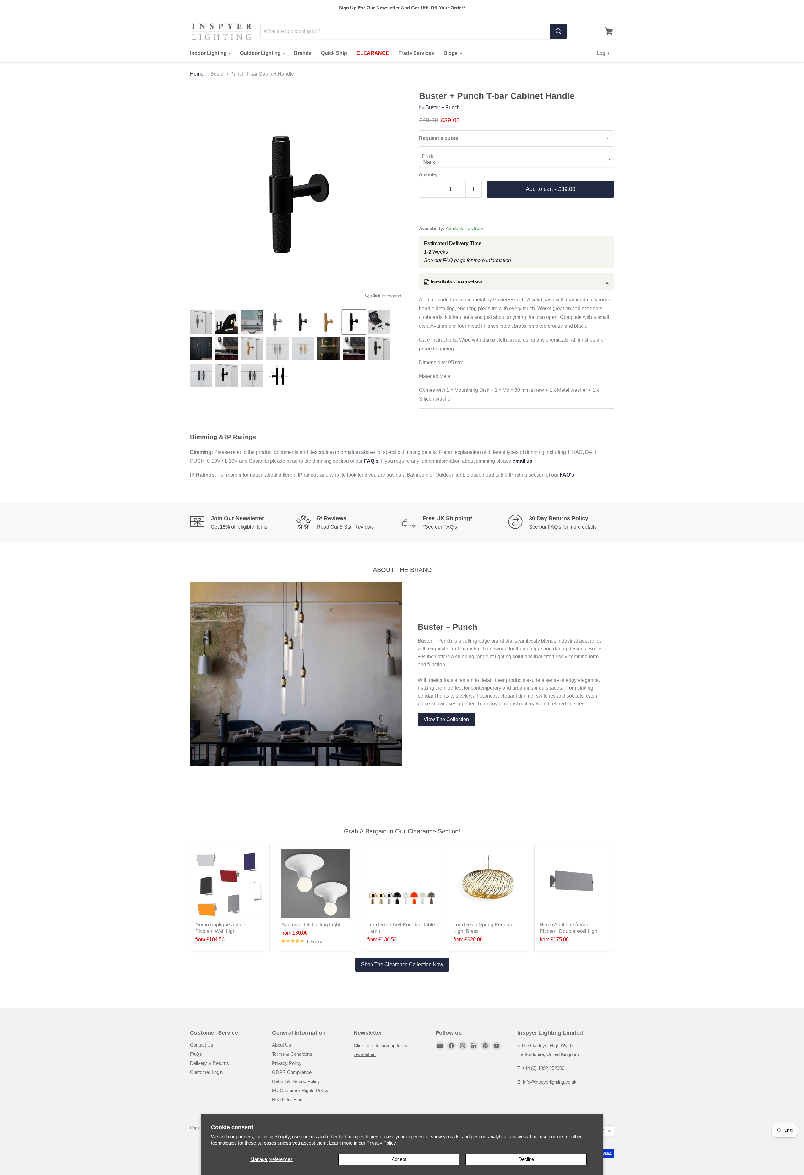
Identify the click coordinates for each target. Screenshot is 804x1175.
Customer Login (206, 1072)
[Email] (440, 1045)
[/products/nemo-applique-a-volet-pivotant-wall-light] (229, 883)
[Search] (558, 31)
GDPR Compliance (292, 1072)
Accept (399, 1159)
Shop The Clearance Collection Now (402, 964)
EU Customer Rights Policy (300, 1090)
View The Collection (446, 719)
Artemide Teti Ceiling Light (310, 924)
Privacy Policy (381, 1142)
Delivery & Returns (209, 1063)
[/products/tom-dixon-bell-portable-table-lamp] (402, 883)
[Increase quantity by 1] (474, 189)
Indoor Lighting (209, 53)
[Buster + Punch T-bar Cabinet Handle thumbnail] (201, 322)
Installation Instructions (456, 281)
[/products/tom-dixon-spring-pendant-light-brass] (488, 883)
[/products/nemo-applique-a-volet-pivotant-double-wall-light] (574, 883)
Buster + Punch (443, 107)
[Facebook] (451, 1045)
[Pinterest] (485, 1045)
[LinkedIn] (474, 1045)
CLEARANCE (372, 53)
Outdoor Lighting (261, 53)
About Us (281, 1045)
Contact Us (201, 1045)
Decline (526, 1159)
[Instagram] (462, 1045)
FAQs (196, 1054)
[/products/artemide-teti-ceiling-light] (315, 883)
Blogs (451, 53)
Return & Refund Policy (296, 1081)
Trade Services (416, 53)
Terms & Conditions (292, 1054)
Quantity (428, 174)
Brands (303, 53)
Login (603, 53)
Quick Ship (334, 53)
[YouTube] (496, 1045)
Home (197, 74)
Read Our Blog (287, 1099)
